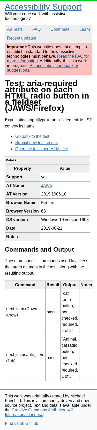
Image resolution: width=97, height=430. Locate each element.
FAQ (36, 29)
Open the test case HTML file (41, 149)
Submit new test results (36, 142)
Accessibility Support (43, 6)
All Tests (15, 29)
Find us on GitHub (21, 423)
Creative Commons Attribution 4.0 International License (39, 412)
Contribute (60, 29)
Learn (84, 29)
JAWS (47, 185)
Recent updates (21, 38)
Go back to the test (32, 136)
